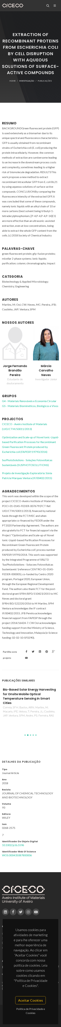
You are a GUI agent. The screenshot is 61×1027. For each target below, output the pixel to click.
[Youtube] (36, 912)
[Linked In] (5, 912)
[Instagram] (28, 912)
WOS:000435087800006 (17, 855)
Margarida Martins (46, 368)
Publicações (45, 81)
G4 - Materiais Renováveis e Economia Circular (29, 401)
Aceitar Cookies (30, 1000)
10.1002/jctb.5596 (13, 845)
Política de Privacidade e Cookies (30, 1010)
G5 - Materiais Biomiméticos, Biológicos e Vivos (30, 405)
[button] (25, 735)
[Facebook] (13, 912)
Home (12, 81)
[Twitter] (20, 912)
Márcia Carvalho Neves (15, 370)
